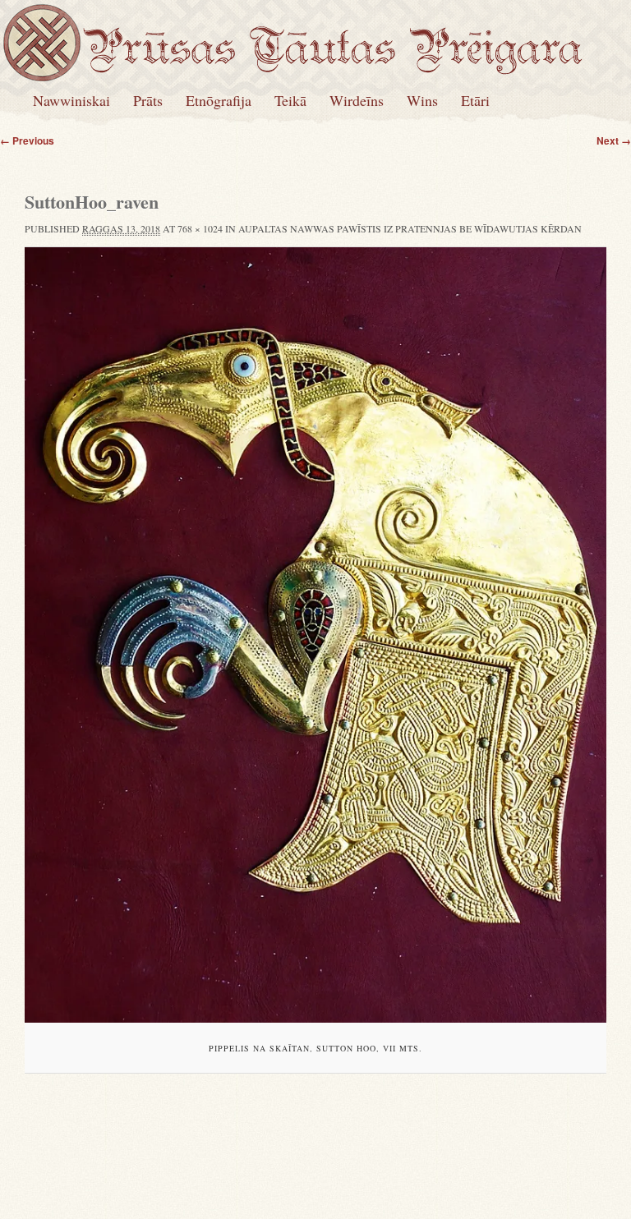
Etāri (475, 100)
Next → (613, 140)
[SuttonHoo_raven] (315, 635)
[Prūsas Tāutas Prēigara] (332, 63)
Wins (422, 100)
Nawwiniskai (71, 100)
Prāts (148, 100)
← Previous (27, 140)
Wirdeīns (356, 100)
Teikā (290, 100)
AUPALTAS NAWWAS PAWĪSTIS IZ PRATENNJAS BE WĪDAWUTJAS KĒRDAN (410, 228)
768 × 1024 (200, 228)
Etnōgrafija (218, 100)
